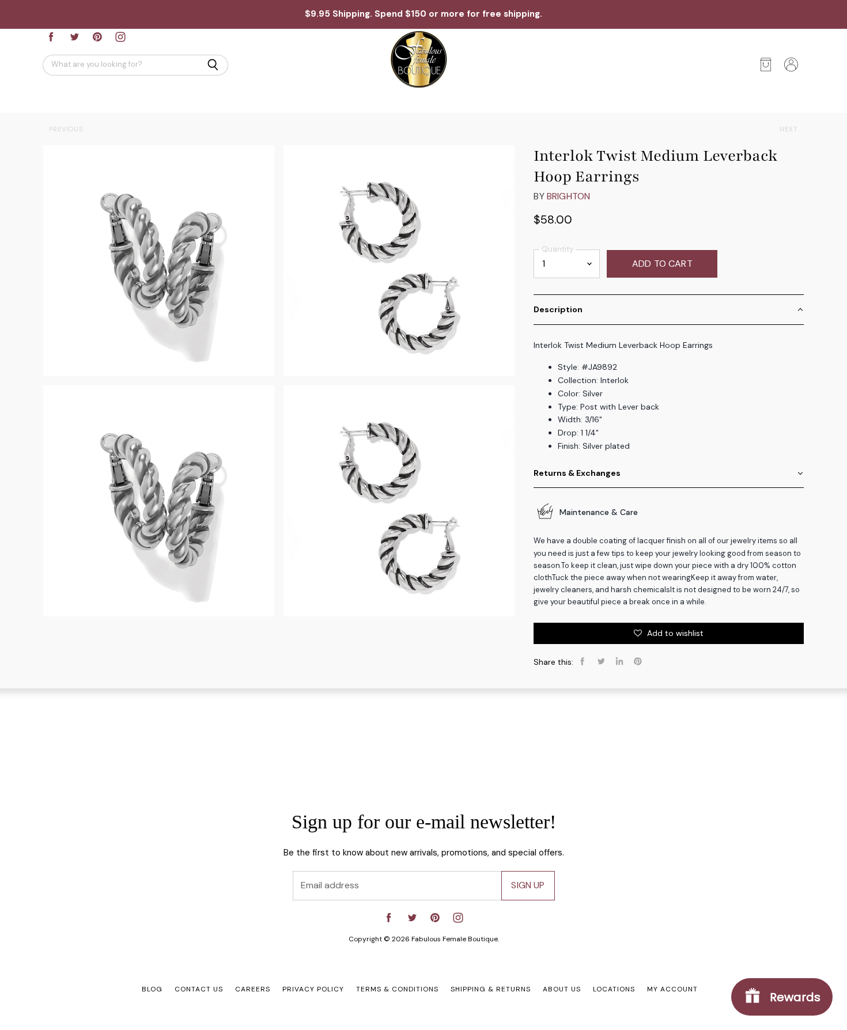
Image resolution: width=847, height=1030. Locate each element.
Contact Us (199, 989)
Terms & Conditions (397, 989)
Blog (152, 989)
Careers (252, 989)
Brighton (568, 196)
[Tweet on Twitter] (601, 661)
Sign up (527, 885)
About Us (562, 989)
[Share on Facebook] (582, 661)
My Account (672, 989)
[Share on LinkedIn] (619, 661)
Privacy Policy (313, 989)
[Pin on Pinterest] (638, 661)
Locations (614, 989)
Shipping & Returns (491, 989)
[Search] (213, 65)
